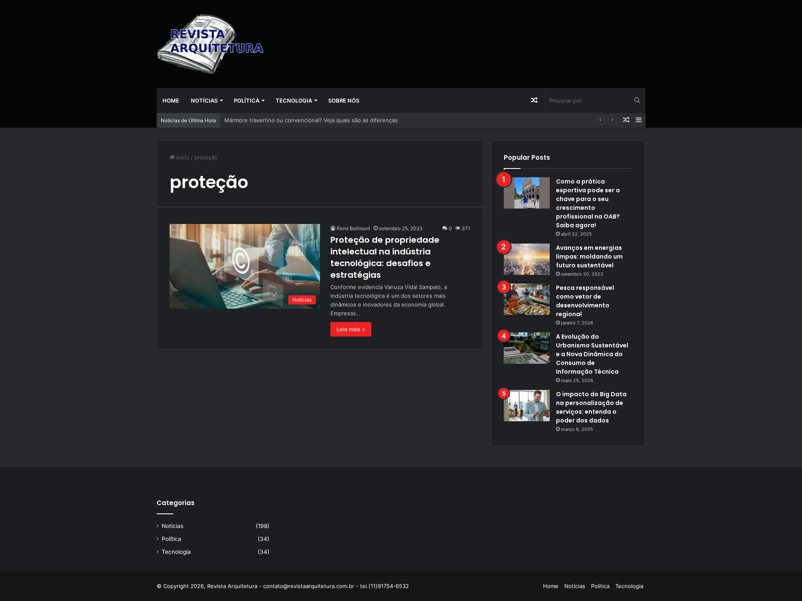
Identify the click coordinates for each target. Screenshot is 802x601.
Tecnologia (294, 100)
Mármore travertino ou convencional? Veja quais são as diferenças (311, 120)
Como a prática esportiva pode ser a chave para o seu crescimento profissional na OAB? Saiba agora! (588, 203)
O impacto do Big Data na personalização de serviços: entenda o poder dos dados (591, 407)
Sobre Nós (343, 100)
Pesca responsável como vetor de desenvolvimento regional (585, 301)
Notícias (204, 100)
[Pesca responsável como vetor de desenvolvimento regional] (527, 299)
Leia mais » (351, 329)
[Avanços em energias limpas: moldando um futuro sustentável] (527, 259)
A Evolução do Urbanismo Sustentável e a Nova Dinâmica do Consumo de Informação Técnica (592, 354)
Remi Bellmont (353, 228)
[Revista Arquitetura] (210, 44)
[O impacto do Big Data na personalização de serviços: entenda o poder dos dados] (527, 405)
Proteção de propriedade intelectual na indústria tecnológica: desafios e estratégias (384, 257)
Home (170, 100)
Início (182, 157)
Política (246, 100)
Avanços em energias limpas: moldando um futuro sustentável (589, 256)
